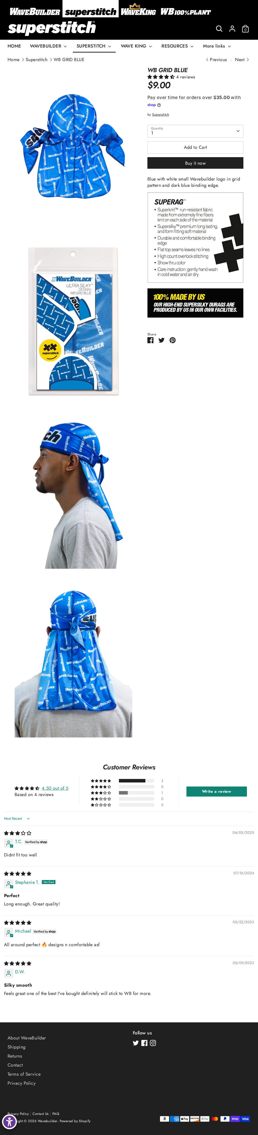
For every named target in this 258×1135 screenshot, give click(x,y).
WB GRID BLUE (69, 60)
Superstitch (37, 60)
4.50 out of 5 (55, 788)
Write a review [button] (216, 791)
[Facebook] (144, 1043)
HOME (14, 46)
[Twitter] (136, 1043)
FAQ (55, 1113)
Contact (15, 1065)
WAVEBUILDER (46, 46)
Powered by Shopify (75, 1121)
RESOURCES (175, 46)
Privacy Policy (22, 1083)
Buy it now (195, 163)
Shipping (17, 1047)
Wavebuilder (47, 1121)
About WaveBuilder (27, 1038)
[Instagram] (153, 1043)
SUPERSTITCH (92, 46)
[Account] (232, 29)
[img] (17, 833)
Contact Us (41, 1113)
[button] (161, 77)
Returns (15, 1056)
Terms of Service (24, 1074)
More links (215, 46)
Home (14, 60)
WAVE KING (134, 46)
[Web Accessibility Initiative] (9, 1121)
